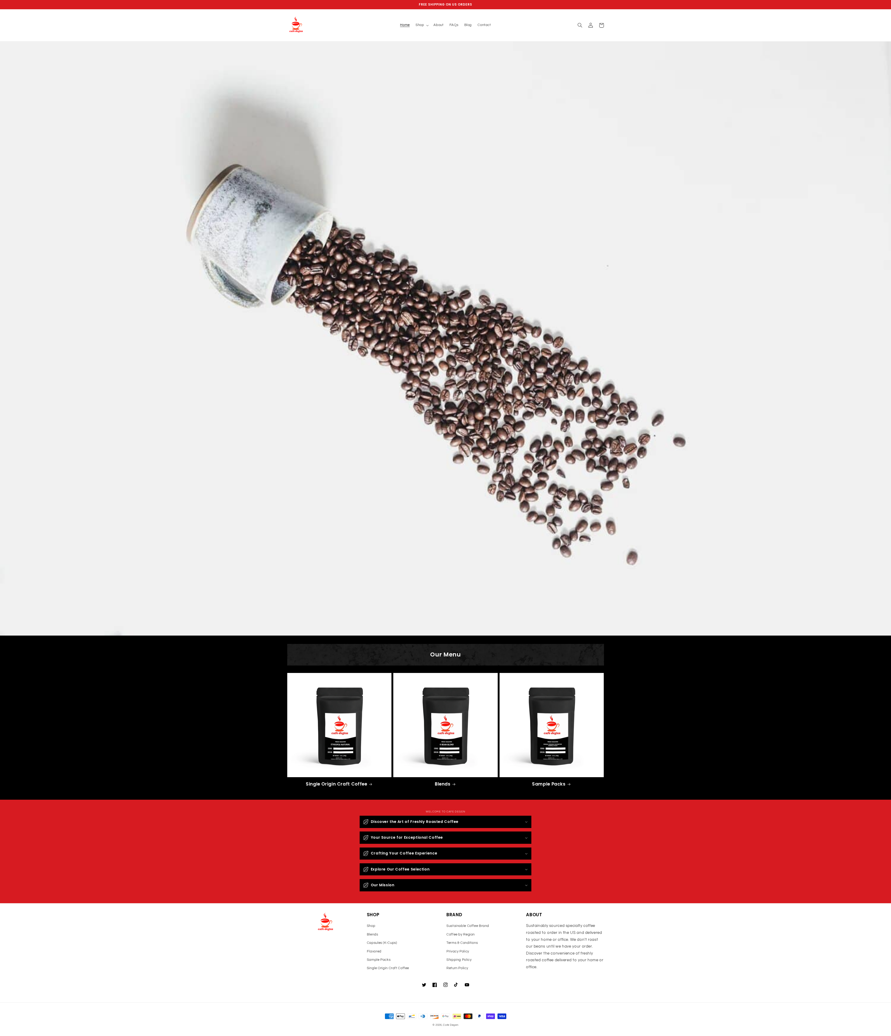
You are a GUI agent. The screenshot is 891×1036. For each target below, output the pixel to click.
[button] (421, 25)
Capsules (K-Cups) (382, 943)
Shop (371, 926)
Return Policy (457, 968)
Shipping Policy (458, 959)
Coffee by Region (460, 934)
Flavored (374, 951)
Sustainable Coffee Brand (467, 926)
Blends (443, 784)
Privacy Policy (457, 951)
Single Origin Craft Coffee (336, 784)
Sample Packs (549, 784)
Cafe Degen (450, 1025)
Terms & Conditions (462, 943)
